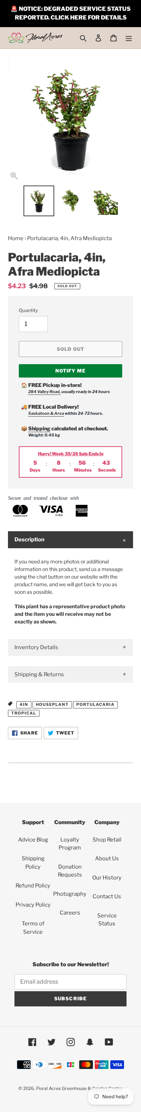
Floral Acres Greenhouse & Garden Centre (79, 1088)
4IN (24, 704)
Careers (70, 912)
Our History (106, 877)
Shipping (39, 428)
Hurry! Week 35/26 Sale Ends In (70, 453)
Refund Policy (33, 885)
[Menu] (128, 38)
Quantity (28, 310)
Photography (69, 894)
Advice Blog (33, 839)
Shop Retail (107, 839)
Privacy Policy (33, 905)
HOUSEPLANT (52, 704)
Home (16, 238)
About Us (107, 858)
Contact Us (107, 896)
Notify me (70, 371)
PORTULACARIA (95, 704)
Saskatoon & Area (46, 413)
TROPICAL (23, 713)
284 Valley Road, (44, 391)
